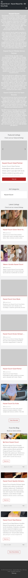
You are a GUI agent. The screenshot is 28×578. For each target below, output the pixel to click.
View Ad (16, 179)
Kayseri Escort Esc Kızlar (11, 403)
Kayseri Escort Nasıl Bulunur (12, 520)
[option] (14, 162)
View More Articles (14, 552)
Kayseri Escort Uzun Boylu (11, 299)
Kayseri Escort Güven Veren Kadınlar (15, 229)
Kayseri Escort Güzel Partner (12, 163)
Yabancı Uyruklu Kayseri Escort (13, 264)
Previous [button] (3, 149)
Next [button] (25, 149)
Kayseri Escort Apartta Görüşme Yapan (15, 481)
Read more (7, 462)
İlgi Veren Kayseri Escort (11, 442)
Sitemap (14, 573)
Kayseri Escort (8, 232)
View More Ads (14, 420)
